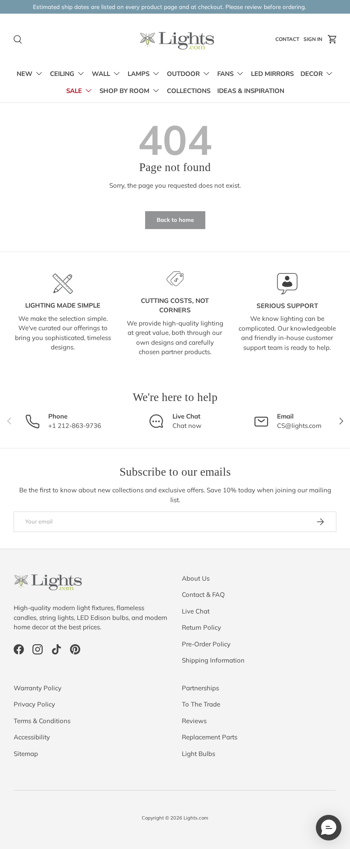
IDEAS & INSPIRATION (250, 91)
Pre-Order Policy (206, 644)
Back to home (175, 219)
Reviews (194, 721)
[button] (332, 39)
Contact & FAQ (203, 594)
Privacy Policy (34, 704)
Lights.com (196, 818)
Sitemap (26, 754)
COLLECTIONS (188, 91)
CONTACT (288, 41)
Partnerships (200, 688)
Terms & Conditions (42, 721)
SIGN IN (313, 41)
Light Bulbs (198, 754)
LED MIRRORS (272, 74)
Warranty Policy (37, 688)
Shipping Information (213, 660)
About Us (196, 578)
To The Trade (201, 704)
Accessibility (32, 737)
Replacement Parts (209, 737)
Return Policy (201, 627)
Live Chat (196, 611)
